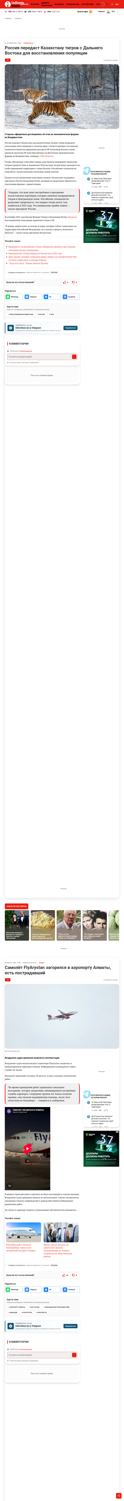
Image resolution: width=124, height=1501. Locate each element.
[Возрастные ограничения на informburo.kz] (102, 4)
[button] (108, 11)
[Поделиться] (119, 1496)
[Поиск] (107, 4)
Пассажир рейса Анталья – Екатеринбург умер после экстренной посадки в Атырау (20, 1247)
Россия (42, 314)
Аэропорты (42, 1312)
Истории (35, 4)
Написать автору (112, 60)
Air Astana (34, 1307)
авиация (13, 1312)
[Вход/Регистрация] (111, 4)
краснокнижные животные (21, 314)
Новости (24, 4)
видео (42, 963)
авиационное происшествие (57, 1307)
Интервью (59, 4)
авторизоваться (26, 351)
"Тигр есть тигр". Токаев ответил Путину (28, 263)
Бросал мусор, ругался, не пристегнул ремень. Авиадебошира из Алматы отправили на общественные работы (58, 1250)
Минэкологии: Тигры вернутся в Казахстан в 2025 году (35, 253)
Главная (8, 18)
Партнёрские (87, 4)
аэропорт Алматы (17, 1307)
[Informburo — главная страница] (15, 4)
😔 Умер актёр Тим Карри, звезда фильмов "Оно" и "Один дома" (101, 181)
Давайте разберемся (46, 4)
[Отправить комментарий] (74, 357)
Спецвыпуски (72, 4)
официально (29, 43)
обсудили (72, 217)
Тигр (52, 314)
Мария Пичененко (29, 963)
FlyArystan (27, 1312)
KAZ (117, 4)
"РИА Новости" (47, 156)
